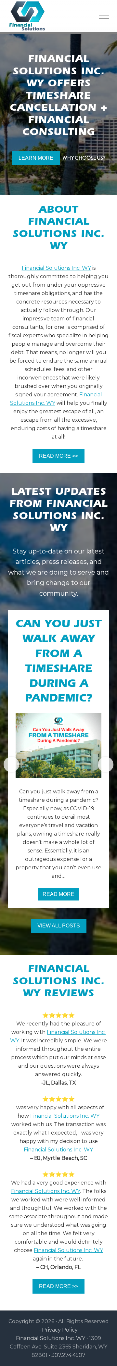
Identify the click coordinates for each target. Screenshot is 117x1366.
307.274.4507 (68, 1355)
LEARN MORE (36, 158)
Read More (61, 895)
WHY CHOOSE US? (83, 158)
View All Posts (58, 925)
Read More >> (58, 456)
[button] (104, 16)
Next (105, 764)
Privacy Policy (60, 1330)
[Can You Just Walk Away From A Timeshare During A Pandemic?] (58, 745)
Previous (11, 764)
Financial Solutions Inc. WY (56, 268)
